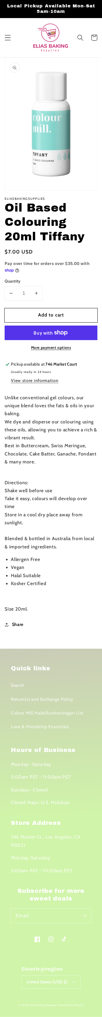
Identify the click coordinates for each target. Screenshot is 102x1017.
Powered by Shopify (71, 1005)
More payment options (51, 347)
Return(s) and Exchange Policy (42, 699)
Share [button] (17, 624)
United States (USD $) (47, 981)
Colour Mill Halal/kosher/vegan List (47, 713)
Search (17, 685)
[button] (8, 38)
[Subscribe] (84, 916)
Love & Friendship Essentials (40, 726)
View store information (34, 380)
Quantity (13, 281)
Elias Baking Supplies (43, 1005)
